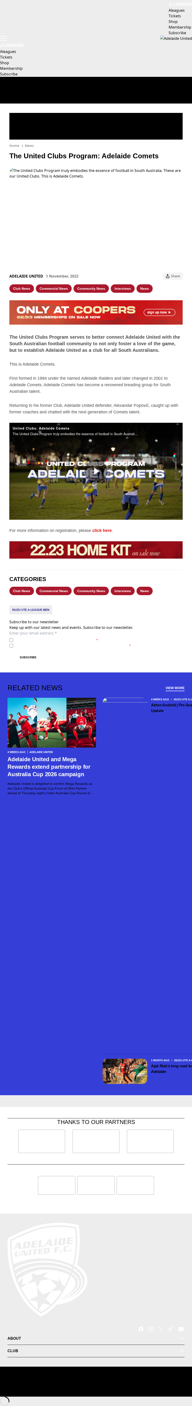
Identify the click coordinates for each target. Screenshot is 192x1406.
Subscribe (28, 657)
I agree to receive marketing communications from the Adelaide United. (73, 645)
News (29, 145)
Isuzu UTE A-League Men (30, 610)
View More (175, 688)
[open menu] (3, 38)
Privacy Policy (47, 640)
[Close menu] (181, 1380)
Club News (21, 288)
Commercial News (54, 288)
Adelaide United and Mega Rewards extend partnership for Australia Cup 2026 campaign (48, 766)
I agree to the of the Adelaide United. (56, 640)
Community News (91, 288)
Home (14, 145)
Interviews (122, 288)
